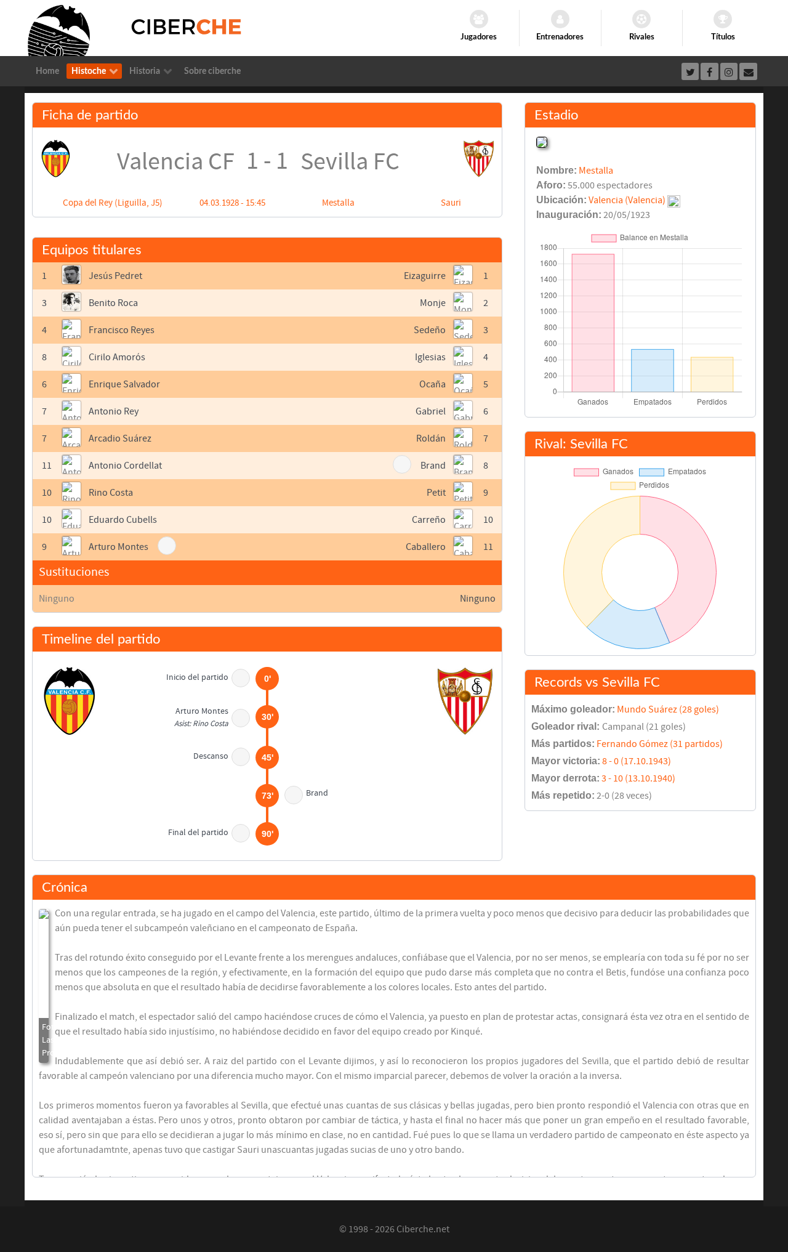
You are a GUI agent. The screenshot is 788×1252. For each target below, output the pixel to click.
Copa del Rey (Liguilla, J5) (113, 203)
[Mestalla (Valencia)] (541, 141)
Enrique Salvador (124, 384)
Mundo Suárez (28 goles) (668, 709)
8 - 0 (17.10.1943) (636, 761)
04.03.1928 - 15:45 (232, 203)
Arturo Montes (118, 546)
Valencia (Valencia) (627, 200)
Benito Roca (113, 303)
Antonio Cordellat (125, 465)
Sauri (451, 203)
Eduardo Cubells (123, 519)
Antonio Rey (114, 411)
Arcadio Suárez (120, 438)
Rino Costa (111, 492)
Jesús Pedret (115, 275)
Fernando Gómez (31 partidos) (660, 743)
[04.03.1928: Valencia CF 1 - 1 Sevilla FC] (44, 986)
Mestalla (338, 203)
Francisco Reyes (122, 330)
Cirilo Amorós (117, 357)
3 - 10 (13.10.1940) (638, 778)
